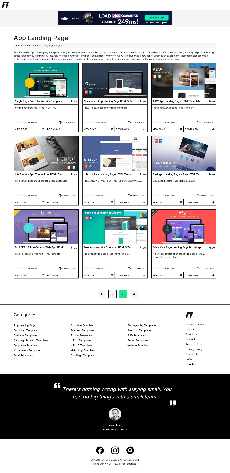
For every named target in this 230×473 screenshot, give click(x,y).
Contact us (192, 339)
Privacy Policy (194, 349)
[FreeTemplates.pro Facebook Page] (100, 450)
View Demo (21, 129)
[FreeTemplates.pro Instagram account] (115, 450)
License (190, 329)
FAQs (189, 359)
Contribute (192, 354)
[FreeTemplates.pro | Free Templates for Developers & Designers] (201, 317)
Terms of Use (194, 344)
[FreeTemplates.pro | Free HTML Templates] (5, 4)
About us (191, 334)
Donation (191, 364)
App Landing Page (45, 45)
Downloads (29, 45)
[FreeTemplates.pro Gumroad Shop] (130, 450)
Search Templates (196, 324)
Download (53, 129)
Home (19, 45)
